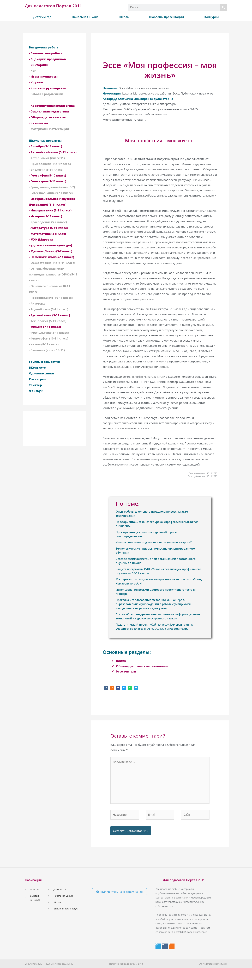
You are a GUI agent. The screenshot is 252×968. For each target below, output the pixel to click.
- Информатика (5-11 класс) (50, 210)
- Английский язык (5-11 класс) (52, 152)
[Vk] (165, 946)
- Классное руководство (47, 88)
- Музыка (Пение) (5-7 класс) (50, 251)
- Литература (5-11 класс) (48, 228)
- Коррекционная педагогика (52, 106)
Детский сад (42, 17)
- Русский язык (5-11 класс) (49, 315)
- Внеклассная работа (45, 53)
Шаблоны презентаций (166, 17)
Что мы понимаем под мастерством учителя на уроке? (154, 542)
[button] (106, 688)
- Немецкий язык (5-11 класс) (51, 257)
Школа (124, 17)
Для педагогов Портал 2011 (53, 6)
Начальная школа (85, 17)
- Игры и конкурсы (43, 76)
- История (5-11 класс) (45, 216)
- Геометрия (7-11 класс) (47, 181)
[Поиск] (223, 7)
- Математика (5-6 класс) (48, 234)
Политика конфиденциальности (126, 963)
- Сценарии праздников (47, 59)
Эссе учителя (126, 671)
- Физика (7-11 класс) (45, 327)
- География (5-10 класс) (47, 175)
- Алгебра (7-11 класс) (45, 146)
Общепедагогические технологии (142, 666)
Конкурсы (211, 17)
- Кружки (36, 82)
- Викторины (38, 65)
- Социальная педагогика (49, 111)
